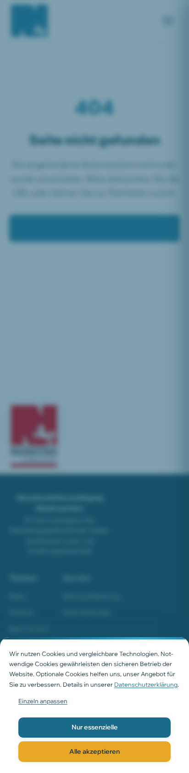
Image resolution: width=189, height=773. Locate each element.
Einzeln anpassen (42, 701)
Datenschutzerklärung (146, 684)
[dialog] (94, 705)
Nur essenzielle (95, 727)
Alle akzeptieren (94, 751)
